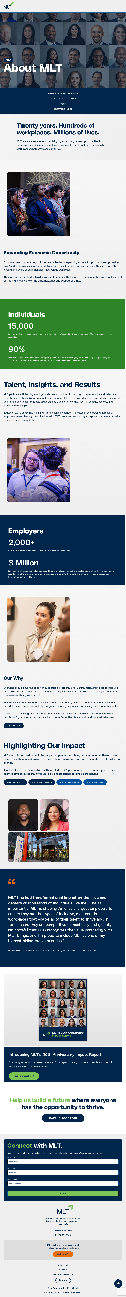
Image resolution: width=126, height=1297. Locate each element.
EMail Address (13, 1179)
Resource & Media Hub (63, 1274)
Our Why (63, 104)
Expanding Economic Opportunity (63, 93)
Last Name (11, 1168)
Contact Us (63, 1265)
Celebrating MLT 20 (63, 109)
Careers (63, 1270)
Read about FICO (95, 782)
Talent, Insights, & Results (63, 98)
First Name (11, 1158)
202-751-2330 (64, 1235)
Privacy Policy (76, 1292)
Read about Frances (42, 782)
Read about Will (15, 782)
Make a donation (63, 1118)
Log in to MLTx (63, 1254)
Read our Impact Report (24, 1076)
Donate (63, 1280)
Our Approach (13, 725)
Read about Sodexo (69, 782)
